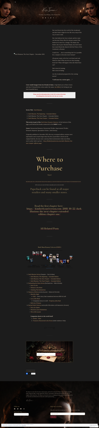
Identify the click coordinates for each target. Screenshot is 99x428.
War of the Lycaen (36, 312)
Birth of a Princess (36, 303)
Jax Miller (57, 87)
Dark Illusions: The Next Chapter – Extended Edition (45, 279)
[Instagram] (48, 17)
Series (34, 274)
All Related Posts (49, 228)
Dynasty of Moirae (33, 292)
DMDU (59, 247)
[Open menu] (15, 2)
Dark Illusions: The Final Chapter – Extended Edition (46, 281)
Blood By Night (35, 294)
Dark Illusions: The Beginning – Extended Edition (42, 114)
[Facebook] (42, 17)
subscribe (59, 354)
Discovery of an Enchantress (39, 309)
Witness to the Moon (36, 287)
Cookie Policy (24, 425)
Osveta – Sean (37, 318)
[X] (56, 17)
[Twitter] (17, 409)
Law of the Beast (35, 298)
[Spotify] (50, 17)
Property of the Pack (55, 301)
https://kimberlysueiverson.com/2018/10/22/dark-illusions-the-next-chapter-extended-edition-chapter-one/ (54, 211)
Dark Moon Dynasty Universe (49, 122)
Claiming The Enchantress (38, 290)
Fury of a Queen (35, 307)
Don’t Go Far (34, 285)
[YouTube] (45, 17)
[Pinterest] (53, 17)
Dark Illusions (38, 110)
